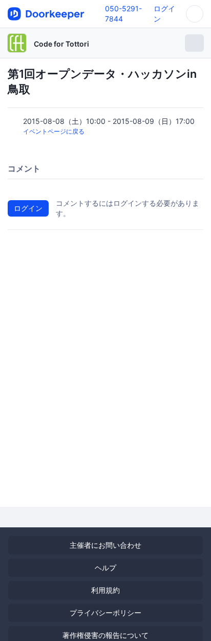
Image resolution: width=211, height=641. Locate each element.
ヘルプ (105, 567)
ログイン (28, 208)
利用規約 (105, 590)
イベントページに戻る (54, 131)
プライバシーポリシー (105, 612)
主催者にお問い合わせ (105, 545)
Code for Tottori (61, 43)
